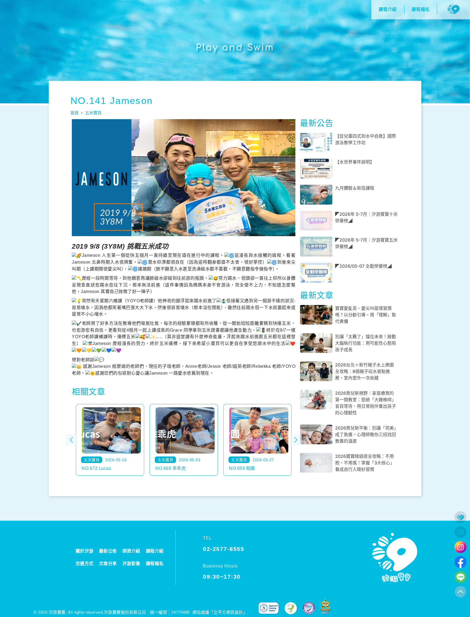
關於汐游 (85, 551)
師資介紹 (131, 551)
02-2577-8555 (223, 549)
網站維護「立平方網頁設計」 (220, 612)
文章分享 (108, 563)
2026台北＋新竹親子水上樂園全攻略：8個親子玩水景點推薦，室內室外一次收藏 (364, 371)
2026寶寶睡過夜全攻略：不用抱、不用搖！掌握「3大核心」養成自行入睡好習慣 (364, 463)
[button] (71, 440)
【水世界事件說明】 (354, 162)
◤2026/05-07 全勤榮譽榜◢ (363, 266)
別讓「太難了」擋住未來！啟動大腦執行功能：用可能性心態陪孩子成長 (365, 343)
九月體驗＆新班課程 (354, 188)
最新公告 (108, 551)
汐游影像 (131, 563)
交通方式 (85, 563)
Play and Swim (235, 47)
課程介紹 (155, 551)
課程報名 (155, 563)
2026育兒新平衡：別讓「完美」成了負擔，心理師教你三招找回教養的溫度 (365, 434)
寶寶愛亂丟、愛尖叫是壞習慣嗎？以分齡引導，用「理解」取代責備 (365, 315)
